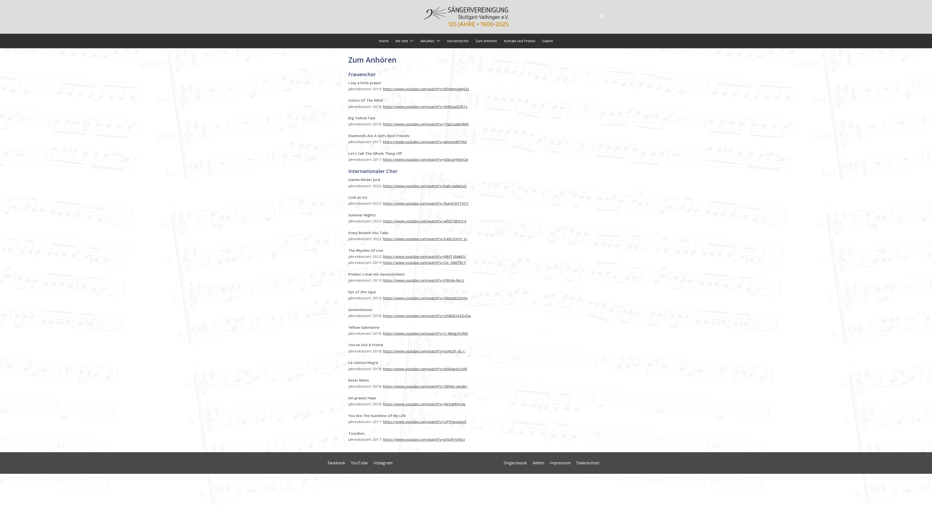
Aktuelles (427, 41)
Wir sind (401, 41)
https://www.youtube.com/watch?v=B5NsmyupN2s (426, 88)
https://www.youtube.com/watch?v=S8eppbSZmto (425, 297)
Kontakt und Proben (519, 41)
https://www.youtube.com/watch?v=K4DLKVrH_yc (425, 238)
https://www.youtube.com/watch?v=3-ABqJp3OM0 (425, 333)
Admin (538, 463)
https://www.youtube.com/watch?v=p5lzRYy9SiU (424, 439)
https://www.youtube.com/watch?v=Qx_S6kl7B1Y (424, 262)
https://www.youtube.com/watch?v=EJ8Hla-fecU (423, 280)
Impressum (560, 463)
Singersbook (515, 463)
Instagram (383, 463)
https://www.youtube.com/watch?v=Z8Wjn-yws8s (425, 386)
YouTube (359, 463)
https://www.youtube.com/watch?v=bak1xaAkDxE (424, 185)
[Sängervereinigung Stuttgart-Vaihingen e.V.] (466, 16)
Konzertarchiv (458, 41)
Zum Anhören (486, 41)
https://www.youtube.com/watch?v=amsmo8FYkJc (425, 141)
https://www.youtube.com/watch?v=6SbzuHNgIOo (425, 159)
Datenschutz (587, 463)
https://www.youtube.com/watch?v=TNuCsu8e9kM (425, 124)
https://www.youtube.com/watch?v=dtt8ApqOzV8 (425, 368)
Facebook (336, 463)
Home (384, 41)
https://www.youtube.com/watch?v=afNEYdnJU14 (424, 221)
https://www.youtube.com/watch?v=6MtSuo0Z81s (425, 106)
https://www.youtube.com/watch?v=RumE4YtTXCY (425, 203)
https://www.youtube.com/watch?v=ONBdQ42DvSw (427, 315)
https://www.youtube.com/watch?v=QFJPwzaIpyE (424, 421)
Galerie (547, 41)
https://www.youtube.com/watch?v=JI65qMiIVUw (424, 403)
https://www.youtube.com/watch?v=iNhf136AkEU (424, 256)
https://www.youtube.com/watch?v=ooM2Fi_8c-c (424, 351)
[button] (602, 17)
